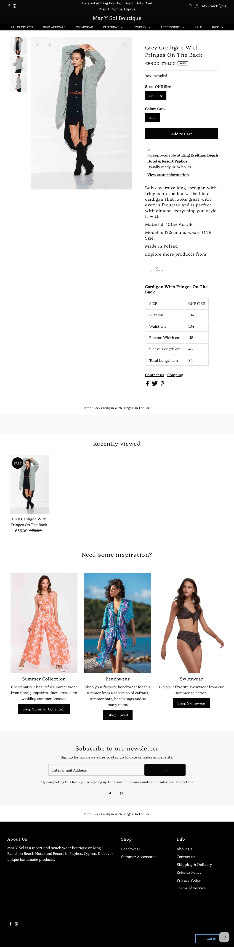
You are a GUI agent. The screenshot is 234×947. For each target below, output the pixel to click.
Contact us (154, 374)
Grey (152, 118)
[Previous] (38, 45)
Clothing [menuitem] (111, 27)
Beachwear (130, 848)
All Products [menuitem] (22, 27)
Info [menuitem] (216, 27)
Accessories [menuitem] (170, 27)
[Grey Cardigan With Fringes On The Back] (29, 484)
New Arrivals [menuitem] (54, 27)
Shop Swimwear (191, 702)
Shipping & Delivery (194, 864)
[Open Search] (190, 6)
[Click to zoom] (125, 45)
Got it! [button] (211, 939)
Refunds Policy (189, 871)
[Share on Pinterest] (162, 384)
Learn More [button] (147, 939)
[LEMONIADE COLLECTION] (156, 277)
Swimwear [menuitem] (84, 27)
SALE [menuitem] (198, 27)
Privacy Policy (189, 879)
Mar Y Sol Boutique (117, 17)
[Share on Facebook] (148, 384)
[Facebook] (9, 5)
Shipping (175, 374)
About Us (184, 848)
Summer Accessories (139, 856)
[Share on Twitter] (155, 384)
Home (86, 407)
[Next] (49, 45)
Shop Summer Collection (44, 708)
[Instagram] (14, 5)
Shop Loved (118, 714)
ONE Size (156, 95)
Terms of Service (191, 887)
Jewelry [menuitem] (140, 27)
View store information (168, 174)
